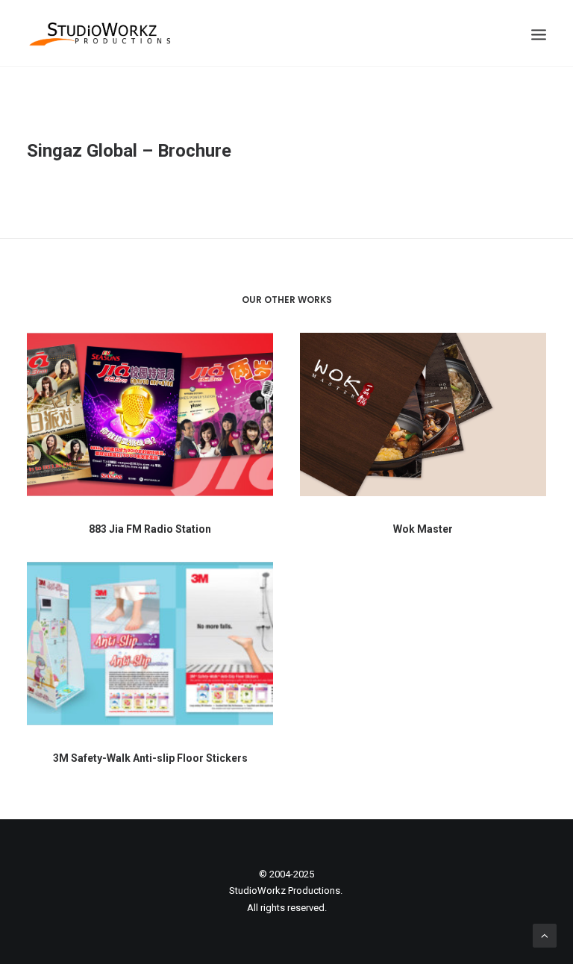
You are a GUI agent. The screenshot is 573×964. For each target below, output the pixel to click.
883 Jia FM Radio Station (150, 529)
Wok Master (423, 529)
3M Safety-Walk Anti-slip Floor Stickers (150, 758)
